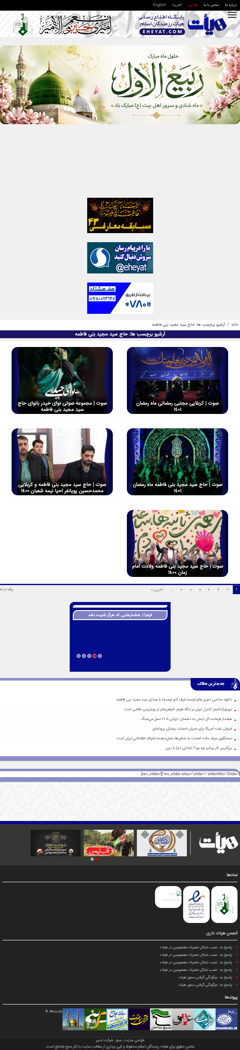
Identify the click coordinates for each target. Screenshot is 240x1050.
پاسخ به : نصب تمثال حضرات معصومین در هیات (196, 948)
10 (181, 590)
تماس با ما (211, 5)
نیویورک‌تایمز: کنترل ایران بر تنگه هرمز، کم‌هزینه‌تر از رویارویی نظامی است (178, 709)
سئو (119, 1040)
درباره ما (231, 5)
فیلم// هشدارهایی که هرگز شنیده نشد (120, 615)
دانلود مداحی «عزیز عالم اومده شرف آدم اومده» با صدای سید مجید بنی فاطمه (174, 700)
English (159, 5)
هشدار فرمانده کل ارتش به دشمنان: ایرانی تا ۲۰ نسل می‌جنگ (186, 719)
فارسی (192, 5)
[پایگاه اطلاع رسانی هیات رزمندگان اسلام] (183, 24)
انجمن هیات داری (222, 933)
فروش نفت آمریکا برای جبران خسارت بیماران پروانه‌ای (192, 729)
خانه (234, 325)
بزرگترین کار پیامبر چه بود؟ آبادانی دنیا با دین (199, 748)
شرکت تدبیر (104, 1040)
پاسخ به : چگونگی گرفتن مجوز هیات (205, 978)
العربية (177, 5)
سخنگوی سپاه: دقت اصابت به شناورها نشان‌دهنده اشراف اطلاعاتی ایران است (174, 739)
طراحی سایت (134, 1040)
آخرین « (157, 590)
